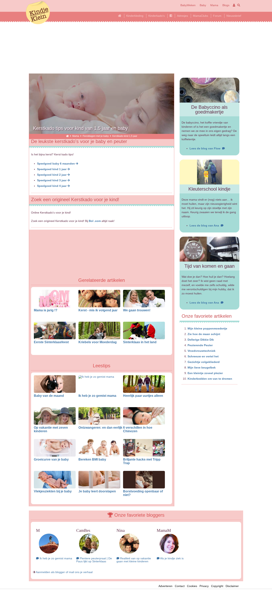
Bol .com (95, 220)
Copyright (217, 586)
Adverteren (165, 586)
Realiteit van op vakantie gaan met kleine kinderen (133, 560)
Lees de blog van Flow (206, 148)
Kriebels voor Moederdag (97, 342)
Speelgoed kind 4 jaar (52, 185)
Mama (214, 5)
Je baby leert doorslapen (97, 491)
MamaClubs (200, 15)
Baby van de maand (49, 395)
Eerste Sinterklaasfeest (51, 342)
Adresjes (182, 15)
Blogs (225, 5)
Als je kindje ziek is (171, 558)
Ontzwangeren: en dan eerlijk (100, 427)
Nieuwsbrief (233, 15)
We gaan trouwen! (136, 310)
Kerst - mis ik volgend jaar (97, 310)
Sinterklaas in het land (140, 342)
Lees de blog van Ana (205, 225)
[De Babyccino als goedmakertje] (209, 90)
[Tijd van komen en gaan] (209, 249)
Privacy (204, 586)
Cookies (192, 586)
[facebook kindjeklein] (171, 15)
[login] (233, 5)
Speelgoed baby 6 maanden (56, 163)
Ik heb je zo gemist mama (97, 395)
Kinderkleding (134, 15)
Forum (217, 15)
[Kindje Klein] (67, 136)
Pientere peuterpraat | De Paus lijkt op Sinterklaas (94, 560)
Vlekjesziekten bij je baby (53, 491)
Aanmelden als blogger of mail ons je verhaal (64, 572)
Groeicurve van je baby (51, 459)
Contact (180, 586)
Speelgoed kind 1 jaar (52, 169)
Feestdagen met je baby (96, 136)
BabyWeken (188, 5)
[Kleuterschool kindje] (209, 172)
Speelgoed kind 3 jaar (52, 180)
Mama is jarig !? (45, 310)
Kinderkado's (156, 15)
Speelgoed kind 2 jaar (52, 174)
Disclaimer (233, 586)
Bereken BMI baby (92, 459)
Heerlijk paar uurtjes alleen (143, 395)
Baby (203, 5)
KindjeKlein (38, 13)
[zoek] (238, 5)
